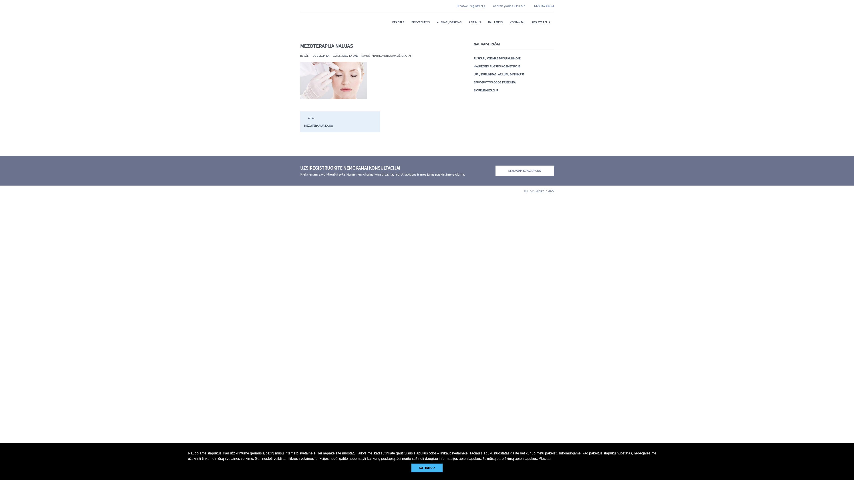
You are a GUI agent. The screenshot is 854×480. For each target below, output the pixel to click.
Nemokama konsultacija (524, 171)
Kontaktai (517, 22)
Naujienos (495, 22)
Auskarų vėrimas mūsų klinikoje (497, 58)
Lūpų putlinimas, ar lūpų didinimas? (499, 74)
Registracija (541, 22)
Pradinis (398, 22)
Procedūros (420, 22)
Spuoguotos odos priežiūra (495, 82)
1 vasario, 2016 (349, 55)
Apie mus (475, 22)
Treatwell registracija (471, 6)
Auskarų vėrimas (449, 22)
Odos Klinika (321, 55)
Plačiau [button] (545, 458)
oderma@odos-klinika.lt (509, 6)
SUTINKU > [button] (427, 468)
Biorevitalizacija (486, 90)
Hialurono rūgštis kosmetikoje (497, 66)
